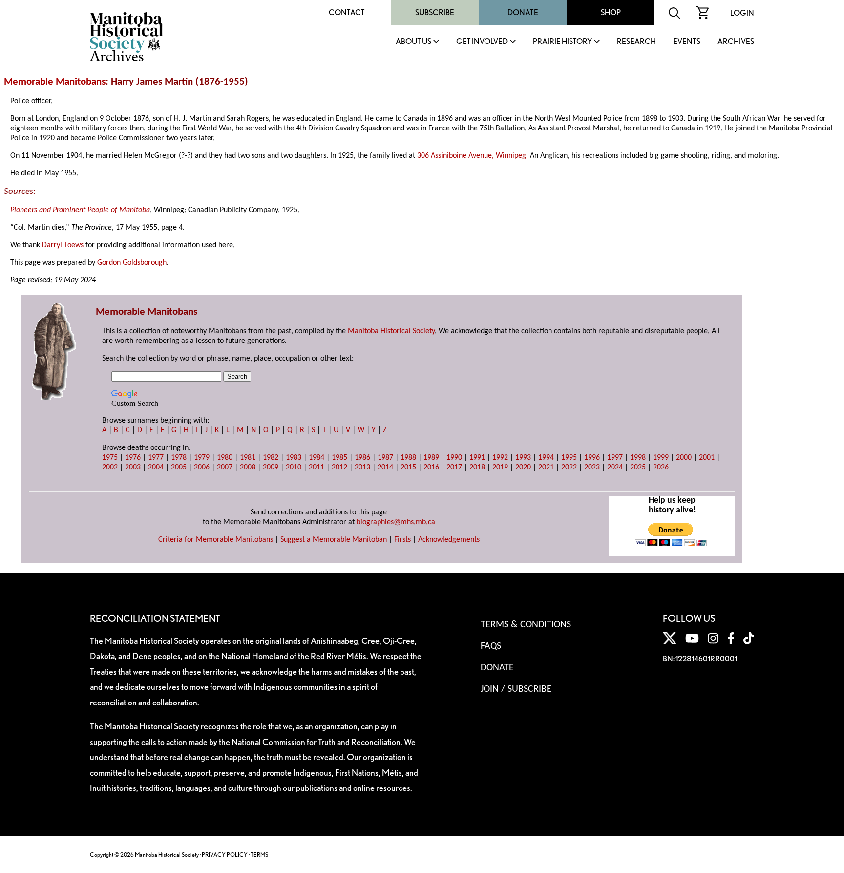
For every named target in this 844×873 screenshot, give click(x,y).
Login (742, 13)
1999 (661, 458)
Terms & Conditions (526, 625)
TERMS (259, 854)
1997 (615, 458)
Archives (735, 42)
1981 (247, 458)
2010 (293, 467)
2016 (431, 467)
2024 (615, 467)
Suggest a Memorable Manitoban (333, 540)
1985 (339, 458)
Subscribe (434, 12)
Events (686, 42)
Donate (522, 12)
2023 (592, 467)
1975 (110, 458)
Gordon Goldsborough (132, 263)
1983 (293, 458)
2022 (569, 467)
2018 (477, 467)
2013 (362, 467)
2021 (546, 467)
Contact (347, 12)
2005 (179, 467)
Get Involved (482, 42)
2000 (684, 458)
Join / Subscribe (516, 689)
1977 (156, 458)
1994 (546, 458)
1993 (523, 458)
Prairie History (562, 42)
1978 (179, 458)
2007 (224, 467)
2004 (156, 467)
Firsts (402, 540)
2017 (454, 467)
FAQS (491, 646)
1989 (431, 458)
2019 (500, 467)
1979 (202, 458)
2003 (133, 467)
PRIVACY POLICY (225, 854)
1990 (454, 458)
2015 (408, 467)
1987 (385, 458)
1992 (500, 458)
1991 (477, 458)
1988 (408, 458)
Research (636, 42)
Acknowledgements (449, 540)
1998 (638, 458)
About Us (413, 42)
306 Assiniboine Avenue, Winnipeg (471, 156)
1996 (592, 458)
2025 (638, 467)
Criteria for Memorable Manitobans (215, 540)
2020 (523, 467)
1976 (133, 458)
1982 (270, 458)
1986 (362, 458)
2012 (339, 467)
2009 (270, 467)
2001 (707, 458)
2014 (385, 467)
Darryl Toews (63, 245)
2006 (202, 467)
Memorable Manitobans (55, 82)
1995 (569, 458)
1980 (224, 458)
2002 (110, 467)
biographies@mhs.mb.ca (396, 522)
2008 (247, 467)
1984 (316, 458)
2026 (661, 467)
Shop (611, 12)
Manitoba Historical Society (391, 331)
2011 (316, 467)
